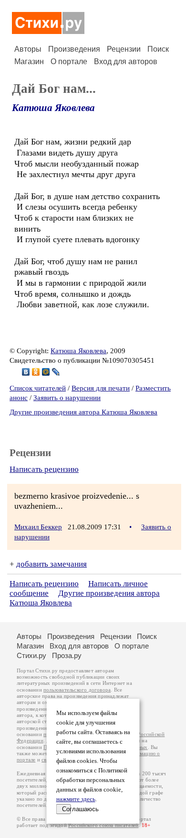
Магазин (29, 61)
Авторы (27, 49)
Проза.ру (67, 655)
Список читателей (38, 388)
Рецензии (124, 49)
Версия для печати (101, 388)
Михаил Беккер (38, 527)
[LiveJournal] (56, 372)
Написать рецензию (44, 469)
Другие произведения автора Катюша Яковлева (83, 412)
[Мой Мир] (46, 372)
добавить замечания (51, 564)
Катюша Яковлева (53, 107)
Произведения (74, 49)
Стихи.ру (31, 655)
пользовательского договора (77, 690)
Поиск (158, 49)
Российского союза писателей (103, 825)
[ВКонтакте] (26, 372)
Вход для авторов (125, 61)
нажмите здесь (75, 799)
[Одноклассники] (36, 372)
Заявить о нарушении (67, 398)
